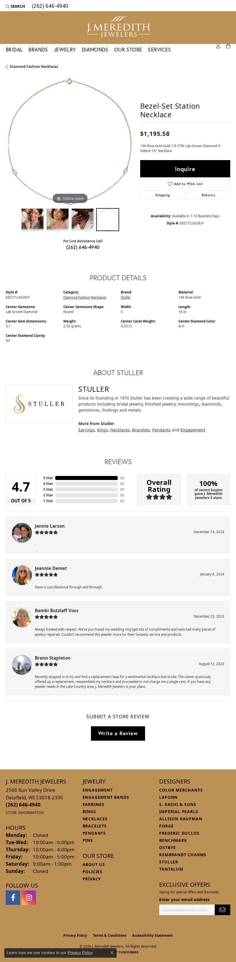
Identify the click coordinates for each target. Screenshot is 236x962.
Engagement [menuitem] (98, 790)
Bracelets (141, 430)
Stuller (126, 297)
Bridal (14, 49)
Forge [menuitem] (166, 826)
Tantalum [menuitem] (171, 869)
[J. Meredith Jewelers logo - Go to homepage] (118, 27)
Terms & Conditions (109, 935)
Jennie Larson (50, 526)
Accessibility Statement (152, 935)
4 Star (48, 483)
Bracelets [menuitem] (95, 826)
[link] (49, 6)
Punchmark (128, 952)
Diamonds (95, 49)
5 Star (48, 477)
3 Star (48, 489)
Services (159, 49)
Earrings (86, 430)
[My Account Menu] (218, 46)
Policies (92, 871)
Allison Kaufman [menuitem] (180, 818)
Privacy (92, 879)
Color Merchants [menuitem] (181, 790)
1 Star (48, 500)
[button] (15, 6)
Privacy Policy (75, 935)
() (122, 477)
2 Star (48, 495)
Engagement (192, 430)
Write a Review (118, 733)
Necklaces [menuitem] (95, 818)
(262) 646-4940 (83, 247)
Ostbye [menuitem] (167, 847)
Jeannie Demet (51, 568)
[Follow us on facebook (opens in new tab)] (13, 897)
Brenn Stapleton (53, 658)
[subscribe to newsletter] (222, 910)
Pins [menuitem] (88, 840)
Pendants (161, 430)
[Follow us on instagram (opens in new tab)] (29, 897)
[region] (70, 141)
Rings (102, 430)
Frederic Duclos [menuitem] (179, 833)
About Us (94, 864)
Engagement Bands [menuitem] (106, 797)
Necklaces (120, 430)
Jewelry (65, 49)
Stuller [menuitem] (168, 862)
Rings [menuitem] (89, 811)
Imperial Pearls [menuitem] (178, 811)
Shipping (162, 195)
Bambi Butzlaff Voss (57, 610)
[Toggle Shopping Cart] (228, 46)
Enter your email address (184, 899)
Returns (208, 195)
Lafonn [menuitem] (168, 797)
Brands (38, 49)
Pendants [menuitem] (94, 833)
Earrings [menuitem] (93, 804)
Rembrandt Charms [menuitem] (182, 854)
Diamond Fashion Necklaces (34, 66)
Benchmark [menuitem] (173, 840)
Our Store (128, 49)
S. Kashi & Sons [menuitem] (177, 804)
